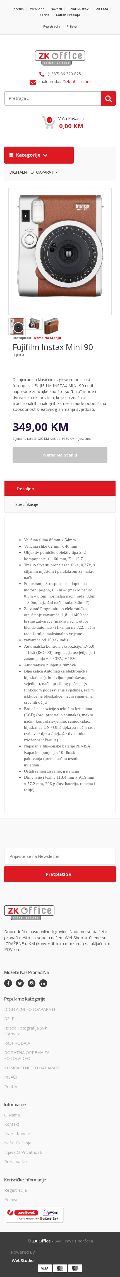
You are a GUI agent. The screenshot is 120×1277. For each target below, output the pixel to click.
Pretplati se (58, 874)
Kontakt (11, 1124)
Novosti (56, 9)
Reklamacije (15, 1161)
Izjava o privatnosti (23, 1152)
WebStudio (23, 1260)
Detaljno (25, 488)
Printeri (11, 1086)
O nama (12, 1115)
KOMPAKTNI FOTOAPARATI (31, 1067)
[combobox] (40, 98)
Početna (18, 9)
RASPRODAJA (17, 1043)
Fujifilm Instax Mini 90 (53, 347)
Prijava (72, 26)
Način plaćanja (17, 1142)
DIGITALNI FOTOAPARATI (31, 172)
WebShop (37, 9)
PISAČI (10, 1077)
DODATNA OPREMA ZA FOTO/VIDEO (26, 1055)
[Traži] (108, 98)
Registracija (51, 26)
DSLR (9, 1018)
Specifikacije (27, 504)
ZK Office (41, 1241)
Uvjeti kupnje (17, 1133)
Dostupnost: (22, 338)
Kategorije (28, 155)
